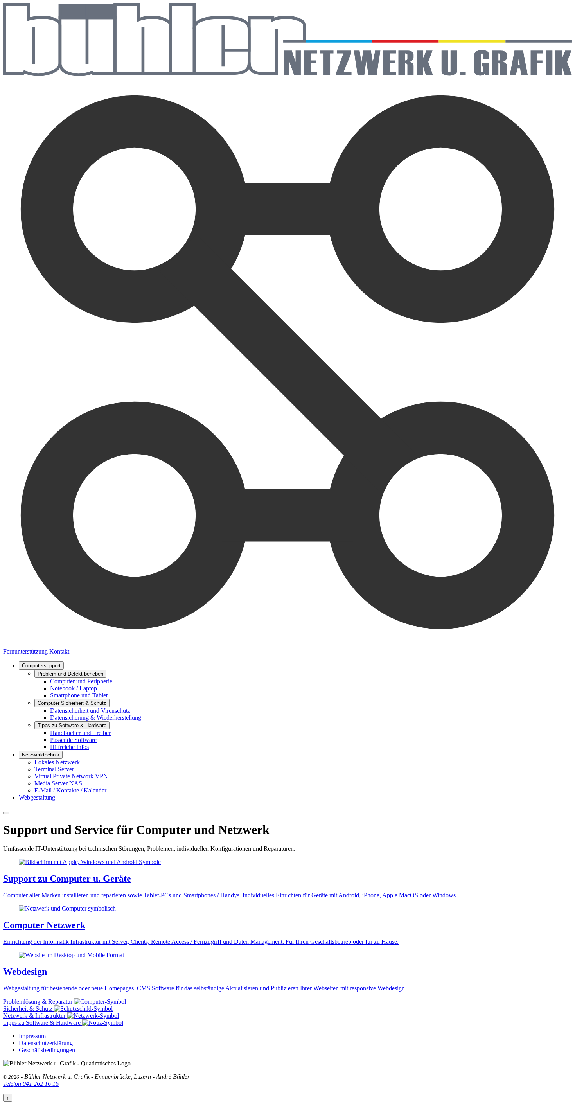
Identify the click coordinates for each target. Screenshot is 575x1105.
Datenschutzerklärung (46, 1043)
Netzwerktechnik (40, 755)
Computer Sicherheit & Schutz (72, 703)
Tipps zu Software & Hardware (72, 725)
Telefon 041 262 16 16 (31, 1083)
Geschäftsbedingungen (47, 1050)
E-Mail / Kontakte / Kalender (70, 790)
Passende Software (73, 740)
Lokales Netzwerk (57, 762)
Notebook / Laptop (73, 688)
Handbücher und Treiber (80, 732)
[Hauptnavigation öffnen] (6, 813)
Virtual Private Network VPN (71, 776)
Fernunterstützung (25, 651)
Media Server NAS (58, 783)
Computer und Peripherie (81, 681)
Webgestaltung (37, 797)
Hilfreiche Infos (69, 747)
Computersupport (41, 665)
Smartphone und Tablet (79, 695)
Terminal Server (54, 769)
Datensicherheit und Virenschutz (90, 710)
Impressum (32, 1036)
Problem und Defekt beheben (70, 674)
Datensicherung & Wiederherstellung (95, 717)
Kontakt (59, 651)
